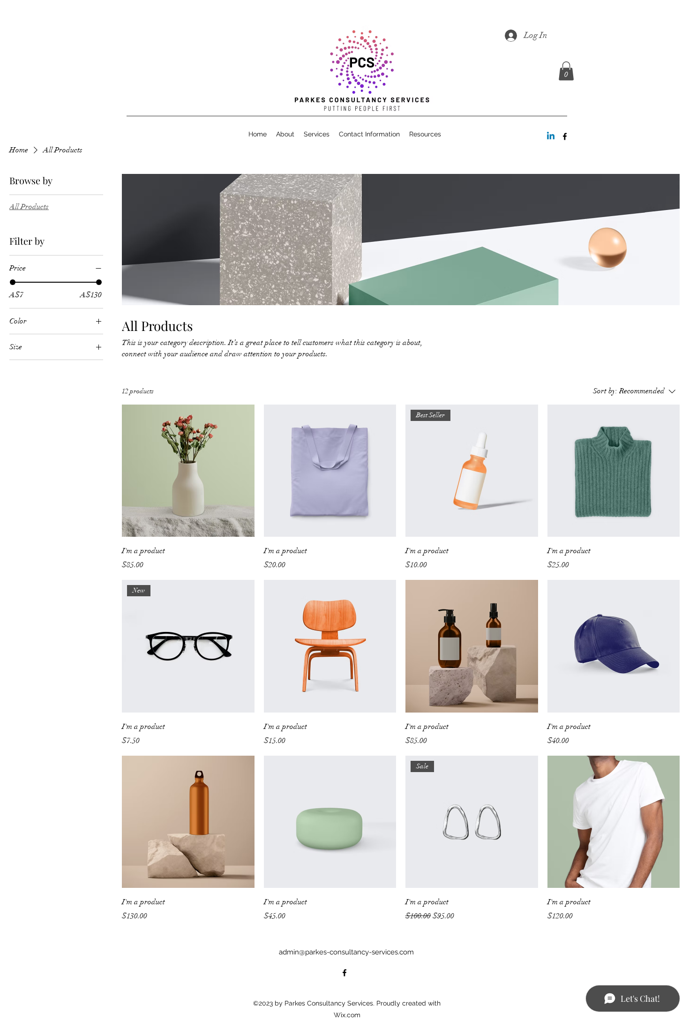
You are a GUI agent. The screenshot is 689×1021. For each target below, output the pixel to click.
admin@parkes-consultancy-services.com (346, 952)
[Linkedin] (550, 136)
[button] (566, 71)
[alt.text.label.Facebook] (564, 136)
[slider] (12, 282)
